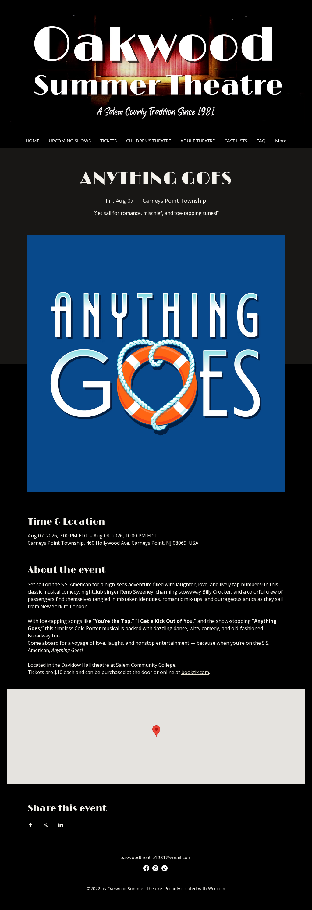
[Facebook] (146, 868)
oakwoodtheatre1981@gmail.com (156, 857)
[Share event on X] (45, 825)
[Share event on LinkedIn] (60, 825)
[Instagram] (155, 868)
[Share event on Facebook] (31, 825)
